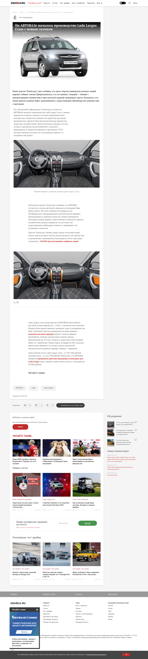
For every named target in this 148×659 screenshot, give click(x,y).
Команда (14, 594)
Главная (15, 12)
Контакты (79, 594)
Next (92, 274)
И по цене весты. (112, 475)
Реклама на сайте (49, 594)
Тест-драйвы (65, 3)
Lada (33, 388)
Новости (46, 3)
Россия (110, 606)
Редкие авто (80, 619)
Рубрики (46, 603)
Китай (110, 608)
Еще (98, 3)
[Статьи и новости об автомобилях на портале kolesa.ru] (18, 2)
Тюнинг (78, 608)
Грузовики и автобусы (50, 617)
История (78, 611)
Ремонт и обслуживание (84, 614)
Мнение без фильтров (50, 622)
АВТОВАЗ (19, 388)
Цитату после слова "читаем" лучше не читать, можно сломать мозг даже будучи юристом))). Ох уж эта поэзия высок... (121, 459)
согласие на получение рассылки (29, 527)
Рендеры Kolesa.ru (82, 622)
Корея (110, 619)
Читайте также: (22, 436)
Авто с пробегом (78, 3)
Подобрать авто (34, 3)
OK (126, 654)
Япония (110, 617)
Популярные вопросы (50, 619)
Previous (21, 274)
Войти (20, 427)
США (109, 611)
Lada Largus (48, 388)
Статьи (54, 3)
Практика (91, 3)
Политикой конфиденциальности (96, 654)
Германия (111, 614)
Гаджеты (79, 617)
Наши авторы (112, 594)
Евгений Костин (28, 17)
